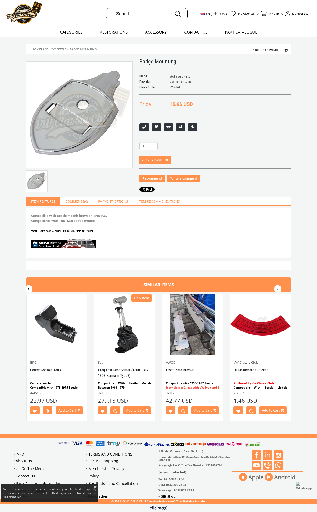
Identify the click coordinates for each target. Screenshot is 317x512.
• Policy (92, 476)
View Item (47, 411)
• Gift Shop (166, 496)
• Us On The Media (29, 468)
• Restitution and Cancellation (112, 483)
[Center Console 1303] (57, 324)
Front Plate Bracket (180, 370)
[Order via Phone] (144, 127)
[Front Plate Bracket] (192, 324)
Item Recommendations (159, 201)
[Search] (177, 13)
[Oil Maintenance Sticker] (260, 324)
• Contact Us (24, 476)
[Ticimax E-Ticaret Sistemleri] (158, 508)
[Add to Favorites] (156, 127)
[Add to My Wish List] (168, 127)
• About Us (22, 460)
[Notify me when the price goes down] (192, 127)
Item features (43, 201)
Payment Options (113, 201)
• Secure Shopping (102, 460)
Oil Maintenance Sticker (251, 370)
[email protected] (172, 472)
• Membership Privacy (105, 468)
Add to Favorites (35, 411)
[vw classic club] (24, 13)
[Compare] (180, 127)
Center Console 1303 (45, 370)
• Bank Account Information (37, 483)
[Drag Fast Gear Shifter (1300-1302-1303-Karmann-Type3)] (124, 324)
